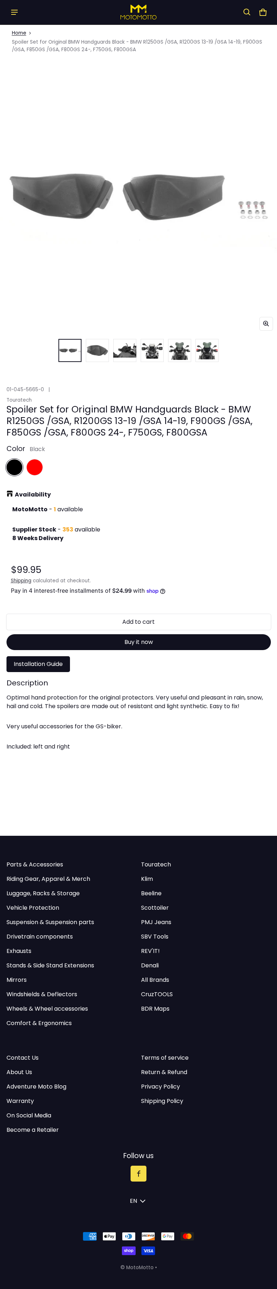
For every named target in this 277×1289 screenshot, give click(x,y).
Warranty (20, 1101)
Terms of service (165, 1058)
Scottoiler (155, 908)
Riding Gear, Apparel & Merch (48, 879)
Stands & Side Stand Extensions (50, 965)
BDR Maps (155, 1009)
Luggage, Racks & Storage (43, 893)
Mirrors (16, 980)
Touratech (156, 864)
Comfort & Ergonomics (39, 1023)
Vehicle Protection (32, 908)
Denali (150, 965)
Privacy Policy (160, 1086)
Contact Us (22, 1058)
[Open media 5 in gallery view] (152, 350)
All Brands (155, 980)
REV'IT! (150, 951)
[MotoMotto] (138, 12)
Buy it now (138, 642)
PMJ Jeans (156, 922)
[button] (247, 12)
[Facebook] (138, 1174)
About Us (19, 1072)
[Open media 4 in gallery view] (124, 350)
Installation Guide (38, 664)
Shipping (21, 580)
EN (133, 1201)
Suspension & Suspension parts (50, 922)
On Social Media (28, 1115)
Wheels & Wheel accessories (47, 1009)
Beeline (151, 893)
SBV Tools (154, 936)
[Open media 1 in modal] (138, 196)
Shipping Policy (162, 1101)
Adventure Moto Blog (36, 1086)
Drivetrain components (39, 936)
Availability (33, 494)
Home (19, 33)
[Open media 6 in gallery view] (179, 350)
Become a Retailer (32, 1130)
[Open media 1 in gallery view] (70, 350)
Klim (147, 879)
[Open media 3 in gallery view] (97, 350)
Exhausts (18, 951)
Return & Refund (164, 1072)
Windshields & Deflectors (41, 994)
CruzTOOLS (157, 994)
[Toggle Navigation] (14, 12)
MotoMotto (140, 1267)
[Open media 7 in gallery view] (207, 350)
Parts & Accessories (34, 864)
